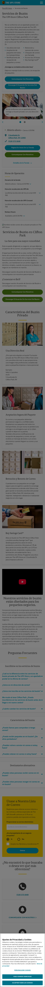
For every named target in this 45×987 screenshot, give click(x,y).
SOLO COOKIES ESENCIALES (22, 976)
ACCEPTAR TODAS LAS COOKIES (22, 983)
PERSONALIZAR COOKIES (22, 970)
